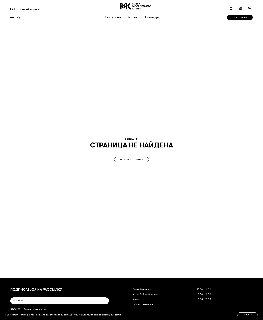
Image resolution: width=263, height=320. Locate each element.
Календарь (152, 17)
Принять (247, 315)
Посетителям (112, 17)
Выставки (133, 17)
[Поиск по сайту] (18, 17)
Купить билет (239, 18)
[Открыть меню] (12, 17)
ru (11, 9)
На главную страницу (131, 160)
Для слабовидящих (30, 9)
